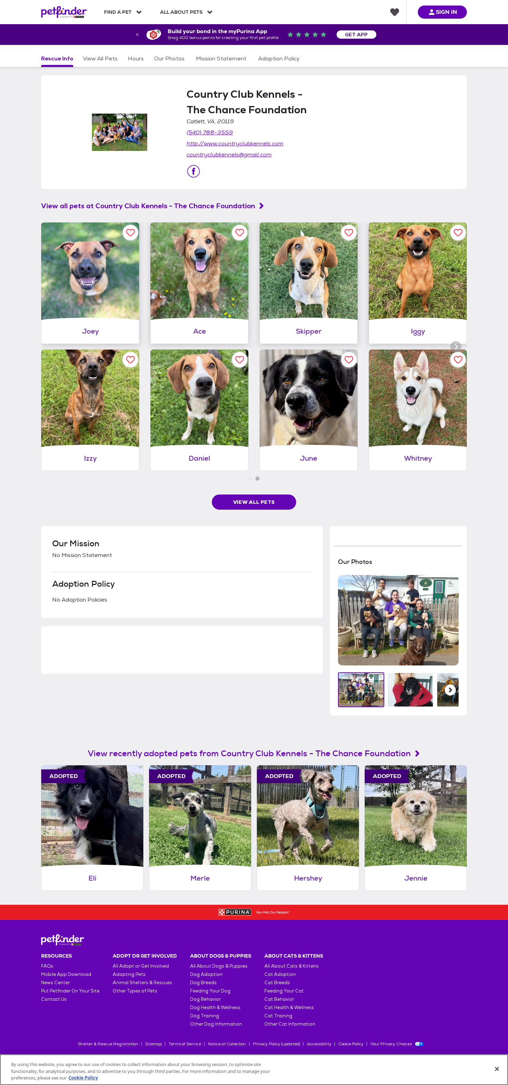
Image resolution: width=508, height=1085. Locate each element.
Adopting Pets (129, 974)
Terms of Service (185, 1044)
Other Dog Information (216, 1024)
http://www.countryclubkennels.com (235, 143)
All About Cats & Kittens (291, 966)
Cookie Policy (351, 1044)
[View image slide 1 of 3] (361, 689)
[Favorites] (395, 12)
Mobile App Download (66, 974)
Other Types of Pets (135, 991)
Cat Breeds (277, 983)
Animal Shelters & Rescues (142, 983)
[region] (254, 1069)
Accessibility (319, 1044)
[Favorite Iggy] (458, 232)
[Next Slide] (450, 689)
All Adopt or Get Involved (141, 966)
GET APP (356, 34)
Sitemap (153, 1044)
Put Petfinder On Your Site (70, 991)
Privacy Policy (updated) (276, 1044)
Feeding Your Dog (210, 991)
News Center (55, 983)
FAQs (47, 966)
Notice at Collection (227, 1044)
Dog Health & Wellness (215, 1007)
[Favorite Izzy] (130, 359)
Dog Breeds (203, 983)
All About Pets (181, 12)
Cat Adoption (280, 974)
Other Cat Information (289, 1024)
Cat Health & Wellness (289, 1007)
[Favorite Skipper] (349, 232)
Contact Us (54, 999)
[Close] (497, 1068)
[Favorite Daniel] (239, 359)
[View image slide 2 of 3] (410, 689)
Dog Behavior (205, 999)
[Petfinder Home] (64, 12)
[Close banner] (137, 34)
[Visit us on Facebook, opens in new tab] (193, 171)
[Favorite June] (349, 359)
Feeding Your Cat (284, 991)
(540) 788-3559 (210, 132)
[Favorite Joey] (130, 232)
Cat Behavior (279, 999)
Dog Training (204, 1016)
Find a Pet (118, 12)
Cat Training (278, 1016)
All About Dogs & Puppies (218, 966)
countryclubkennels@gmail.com (229, 154)
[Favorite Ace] (239, 232)
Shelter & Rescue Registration (108, 1044)
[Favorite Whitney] (458, 359)
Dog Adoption (206, 974)
